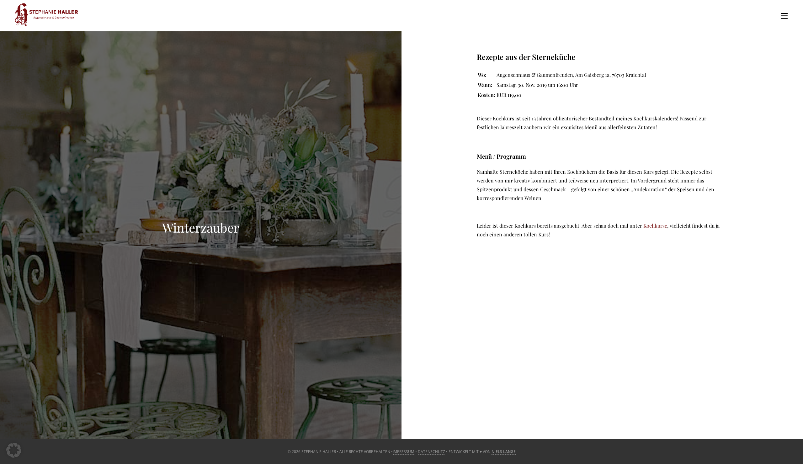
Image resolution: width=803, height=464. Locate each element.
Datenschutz (431, 451)
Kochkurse (655, 225)
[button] (14, 450)
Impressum (403, 451)
